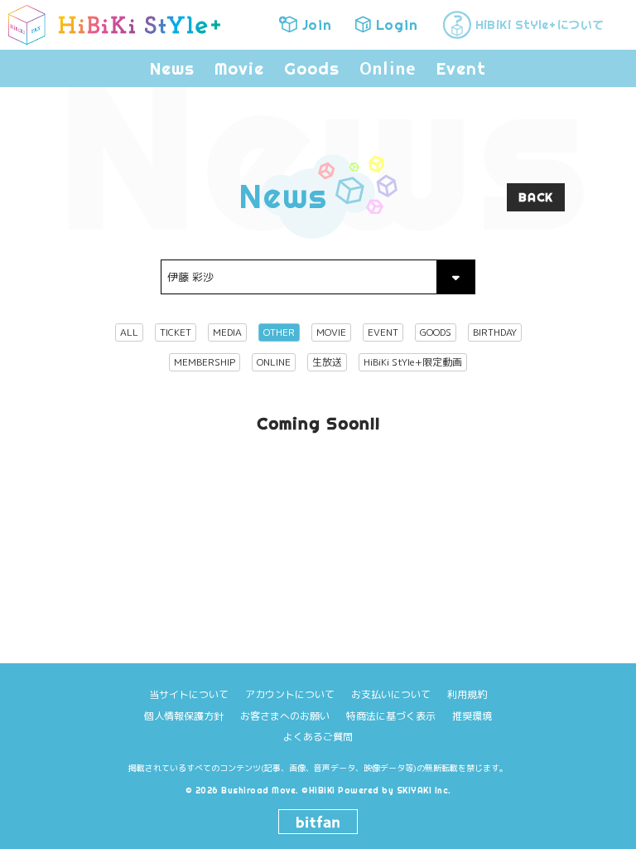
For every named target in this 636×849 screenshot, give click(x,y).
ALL (129, 332)
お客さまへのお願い (285, 716)
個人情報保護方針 (184, 716)
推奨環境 (472, 716)
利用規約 (467, 694)
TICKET (175, 332)
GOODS (435, 332)
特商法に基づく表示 (391, 716)
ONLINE (274, 362)
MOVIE (331, 332)
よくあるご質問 (318, 737)
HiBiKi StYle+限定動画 (413, 362)
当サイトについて (189, 694)
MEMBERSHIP (204, 362)
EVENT (383, 332)
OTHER (279, 332)
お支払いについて (391, 694)
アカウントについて (290, 694)
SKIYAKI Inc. (424, 790)
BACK (535, 197)
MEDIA (227, 332)
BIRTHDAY (495, 332)
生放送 (327, 362)
